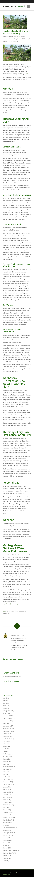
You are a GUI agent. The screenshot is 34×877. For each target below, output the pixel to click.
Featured (23, 36)
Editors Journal (7, 817)
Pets (4, 774)
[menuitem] (24, 6)
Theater (5, 713)
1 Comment (15, 36)
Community (6, 731)
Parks (4, 772)
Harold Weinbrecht (13, 41)
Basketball (6, 840)
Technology (6, 726)
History (5, 761)
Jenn (26, 74)
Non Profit (6, 769)
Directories (6, 789)
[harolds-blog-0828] (15, 22)
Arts (4, 698)
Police (4, 807)
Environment (6, 738)
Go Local (5, 756)
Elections (5, 802)
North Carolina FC (8, 853)
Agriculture (6, 733)
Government (6, 39)
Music (4, 705)
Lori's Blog (6, 822)
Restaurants (6, 784)
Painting (5, 708)
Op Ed (22, 39)
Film (4, 703)
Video (4, 860)
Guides (5, 794)
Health (5, 759)
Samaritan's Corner (9, 827)
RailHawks (6, 855)
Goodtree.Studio (6, 874)
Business (5, 716)
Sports (5, 838)
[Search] (24, 6)
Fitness (5, 845)
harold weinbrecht (12, 611)
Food (4, 749)
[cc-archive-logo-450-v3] (14, 6)
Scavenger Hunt (8, 833)
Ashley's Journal (8, 812)
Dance (5, 700)
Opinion (26, 39)
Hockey (5, 848)
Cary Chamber (7, 718)
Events (5, 741)
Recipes (5, 751)
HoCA (4, 723)
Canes (5, 843)
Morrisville (6, 797)
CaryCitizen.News (11, 681)
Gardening (6, 754)
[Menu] (28, 6)
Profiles (5, 777)
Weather (5, 787)
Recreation (6, 782)
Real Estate (6, 779)
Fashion (5, 746)
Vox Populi (6, 830)
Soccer (5, 858)
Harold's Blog (12, 39)
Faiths (4, 744)
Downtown (6, 721)
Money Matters (7, 766)
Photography (6, 711)
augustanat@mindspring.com (12, 604)
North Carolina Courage (10, 850)
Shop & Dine (6, 835)
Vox (9, 613)
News (18, 39)
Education (6, 736)
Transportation (7, 728)
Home (4, 764)
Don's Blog (6, 815)
